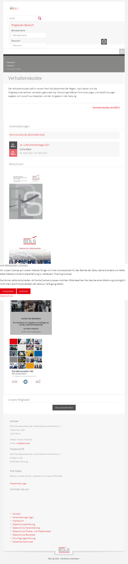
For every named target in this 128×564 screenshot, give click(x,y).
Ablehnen (23, 291)
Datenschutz (6, 295)
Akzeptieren (8, 291)
